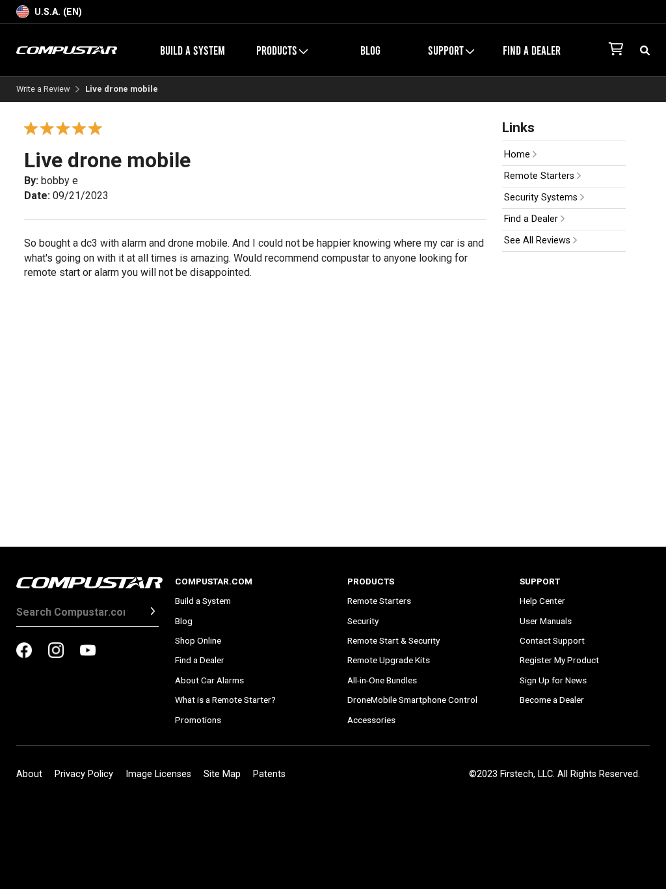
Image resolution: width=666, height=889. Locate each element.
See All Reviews (538, 240)
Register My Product (559, 660)
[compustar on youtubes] (88, 651)
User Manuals (546, 621)
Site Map (222, 774)
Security (363, 621)
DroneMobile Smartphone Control (412, 699)
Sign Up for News (553, 680)
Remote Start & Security (393, 640)
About (29, 774)
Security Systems (542, 197)
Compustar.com (213, 581)
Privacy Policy (84, 774)
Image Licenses (158, 774)
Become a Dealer (552, 699)
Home (518, 154)
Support (540, 581)
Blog (370, 50)
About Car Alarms (209, 680)
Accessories (371, 720)
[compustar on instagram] (56, 651)
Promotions (198, 720)
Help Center (542, 600)
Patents (269, 774)
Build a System (192, 50)
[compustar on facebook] (24, 651)
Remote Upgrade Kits (388, 660)
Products (370, 581)
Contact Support (552, 640)
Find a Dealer (532, 50)
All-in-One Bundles (382, 680)
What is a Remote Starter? (225, 699)
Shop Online (198, 640)
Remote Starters (540, 176)
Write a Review (43, 89)
